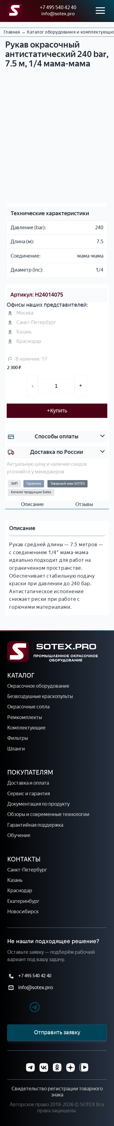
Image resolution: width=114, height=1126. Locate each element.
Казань (14, 880)
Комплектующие (26, 728)
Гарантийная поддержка (35, 825)
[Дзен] (70, 1067)
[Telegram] (24, 1008)
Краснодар (19, 890)
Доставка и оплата (28, 783)
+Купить (57, 411)
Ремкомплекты (24, 717)
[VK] (43, 1067)
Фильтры (17, 738)
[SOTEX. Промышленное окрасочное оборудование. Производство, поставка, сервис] (52, 651)
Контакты (23, 859)
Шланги (16, 749)
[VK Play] (83, 1067)
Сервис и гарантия (28, 793)
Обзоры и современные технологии (48, 814)
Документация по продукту (38, 804)
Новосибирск (23, 911)
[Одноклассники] (57, 1067)
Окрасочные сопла (28, 707)
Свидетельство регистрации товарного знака (57, 1092)
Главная (12, 32)
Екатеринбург (23, 901)
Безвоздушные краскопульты (40, 696)
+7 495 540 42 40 (58, 7)
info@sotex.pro (58, 13)
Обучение (18, 835)
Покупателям (30, 772)
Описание (32, 504)
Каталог (21, 675)
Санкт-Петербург (27, 870)
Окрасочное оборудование (38, 686)
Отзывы (84, 504)
